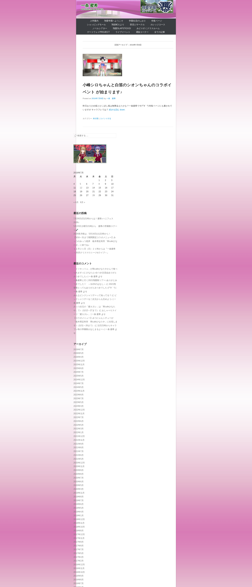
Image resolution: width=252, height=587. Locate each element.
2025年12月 (79, 361)
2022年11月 (79, 413)
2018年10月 (79, 527)
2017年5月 (79, 553)
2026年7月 (79, 349)
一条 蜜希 (89, 5)
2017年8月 (79, 546)
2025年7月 (79, 372)
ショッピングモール (96, 24)
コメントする (105, 118)
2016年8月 (79, 579)
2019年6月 (79, 504)
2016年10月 (79, 572)
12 (81, 188)
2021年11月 (79, 440)
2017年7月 (79, 549)
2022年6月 (79, 421)
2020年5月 (79, 485)
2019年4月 (79, 512)
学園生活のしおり (137, 21)
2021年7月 (79, 451)
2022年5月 (79, 425)
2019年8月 (79, 497)
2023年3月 (79, 406)
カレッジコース (157, 24)
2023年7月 (79, 398)
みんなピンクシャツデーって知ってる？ (92, 295)
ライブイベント (123, 32)
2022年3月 (79, 429)
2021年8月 (79, 447)
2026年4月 (79, 357)
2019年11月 (79, 493)
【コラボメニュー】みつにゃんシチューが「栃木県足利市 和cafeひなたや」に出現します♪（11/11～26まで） (95, 322)
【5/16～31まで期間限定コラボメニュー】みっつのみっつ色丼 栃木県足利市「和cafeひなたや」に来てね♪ (95, 241)
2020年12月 (79, 463)
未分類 (95, 118)
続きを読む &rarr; (117, 110)
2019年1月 (79, 515)
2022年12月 (79, 410)
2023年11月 (79, 391)
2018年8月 (79, 530)
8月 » (82, 202)
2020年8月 (79, 474)
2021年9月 (79, 444)
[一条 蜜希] (126, 9)
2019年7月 (79, 500)
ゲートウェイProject (98, 32)
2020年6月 (79, 481)
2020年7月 (79, 478)
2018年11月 (79, 523)
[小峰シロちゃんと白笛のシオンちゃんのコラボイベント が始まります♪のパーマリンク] (128, 65)
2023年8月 (79, 395)
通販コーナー (142, 32)
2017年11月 (79, 538)
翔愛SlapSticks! (122, 28)
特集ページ (156, 21)
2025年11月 (79, 364)
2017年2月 (79, 561)
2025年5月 (79, 376)
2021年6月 (79, 455)
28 (93, 195)
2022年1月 (79, 432)
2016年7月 (79, 583)
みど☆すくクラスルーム (148, 28)
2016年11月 (79, 568)
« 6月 (76, 202)
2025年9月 (79, 368)
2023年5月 (79, 402)
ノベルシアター (99, 28)
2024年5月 (79, 387)
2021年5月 (79, 459)
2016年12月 (79, 564)
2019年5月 (79, 508)
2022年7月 (79, 417)
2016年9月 (79, 576)
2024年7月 (79, 383)
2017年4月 (79, 557)
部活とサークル (137, 24)
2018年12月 (79, 519)
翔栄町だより (118, 24)
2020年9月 (79, 470)
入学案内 (94, 21)
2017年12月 (79, 534)
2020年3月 (79, 489)
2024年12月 (79, 379)
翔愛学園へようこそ (113, 21)
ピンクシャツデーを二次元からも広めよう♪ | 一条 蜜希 (95, 299)
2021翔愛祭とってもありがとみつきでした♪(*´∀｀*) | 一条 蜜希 (95, 288)
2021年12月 (79, 436)
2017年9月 (79, 542)
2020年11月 (79, 466)
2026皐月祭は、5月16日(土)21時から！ (92, 234)
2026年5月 (79, 353)
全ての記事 (159, 32)
